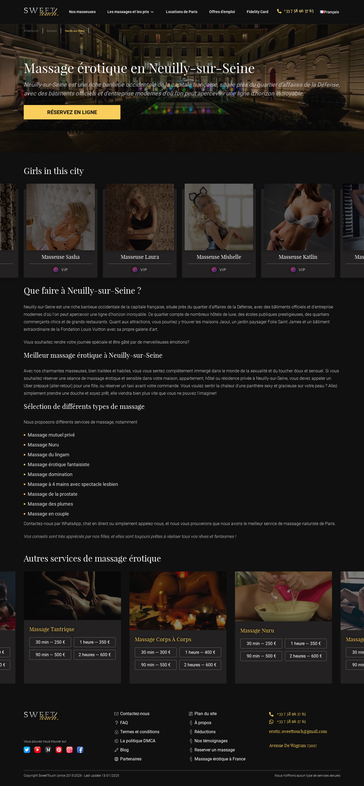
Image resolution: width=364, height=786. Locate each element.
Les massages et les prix (128, 12)
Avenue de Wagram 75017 (293, 745)
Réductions (205, 731)
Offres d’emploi (222, 12)
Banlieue (52, 30)
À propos (203, 722)
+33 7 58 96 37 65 (299, 10)
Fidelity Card (257, 12)
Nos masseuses (82, 12)
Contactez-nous (134, 713)
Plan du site (206, 713)
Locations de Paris (181, 12)
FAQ (124, 722)
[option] (63, 233)
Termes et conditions (139, 731)
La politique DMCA (137, 740)
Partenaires (130, 758)
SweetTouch (31, 30)
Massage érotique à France (220, 758)
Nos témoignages (211, 740)
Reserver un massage (215, 749)
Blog (124, 749)
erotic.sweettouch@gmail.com (298, 731)
